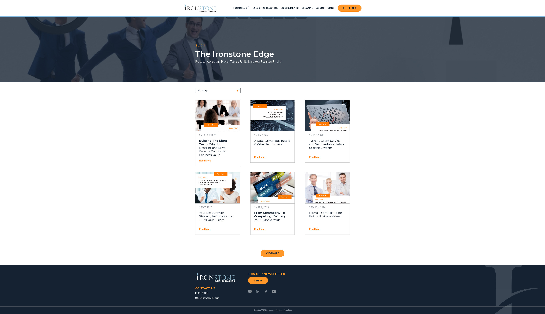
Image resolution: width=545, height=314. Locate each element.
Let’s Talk (349, 8)
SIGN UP (258, 280)
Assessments (289, 8)
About (320, 8)
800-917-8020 (201, 293)
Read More (205, 160)
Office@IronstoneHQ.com (207, 298)
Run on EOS (241, 8)
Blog (331, 8)
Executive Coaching (265, 8)
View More (272, 253)
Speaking (307, 8)
